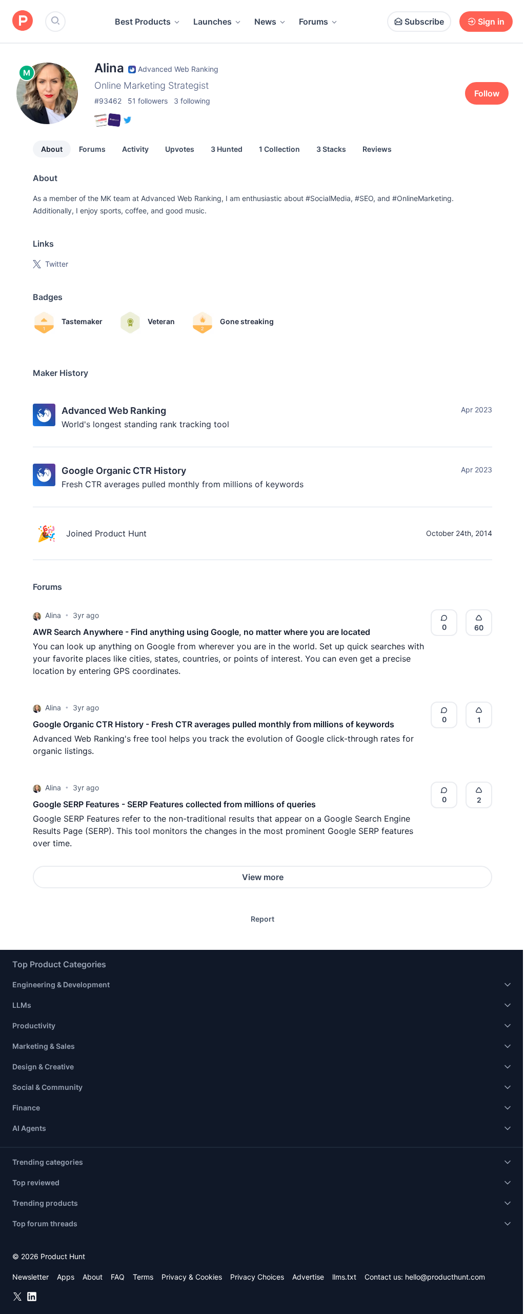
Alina (53, 615)
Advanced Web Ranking (114, 410)
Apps (65, 1276)
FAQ (118, 1276)
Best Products (143, 21)
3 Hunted (227, 149)
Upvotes (179, 149)
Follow (486, 93)
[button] (37, 615)
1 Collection (279, 149)
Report (262, 918)
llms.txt (344, 1276)
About (52, 149)
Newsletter (30, 1276)
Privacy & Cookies (191, 1276)
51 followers (148, 100)
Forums (313, 21)
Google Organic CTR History (124, 470)
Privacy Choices (257, 1276)
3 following (192, 100)
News (265, 21)
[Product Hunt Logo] (22, 21)
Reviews (377, 149)
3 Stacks (331, 149)
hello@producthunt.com (445, 1276)
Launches (212, 21)
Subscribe (424, 21)
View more (263, 877)
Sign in (491, 21)
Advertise (308, 1276)
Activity (135, 149)
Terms (143, 1276)
